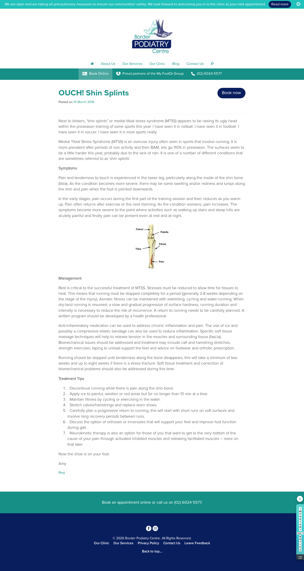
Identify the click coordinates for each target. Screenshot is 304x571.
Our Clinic (157, 64)
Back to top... (152, 551)
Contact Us (195, 64)
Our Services (132, 64)
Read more (279, 4)
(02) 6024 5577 (187, 502)
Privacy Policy (148, 543)
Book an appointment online (126, 502)
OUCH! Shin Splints (94, 93)
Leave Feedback (197, 543)
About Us (108, 64)
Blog (175, 64)
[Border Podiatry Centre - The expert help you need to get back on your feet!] (152, 34)
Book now (231, 92)
